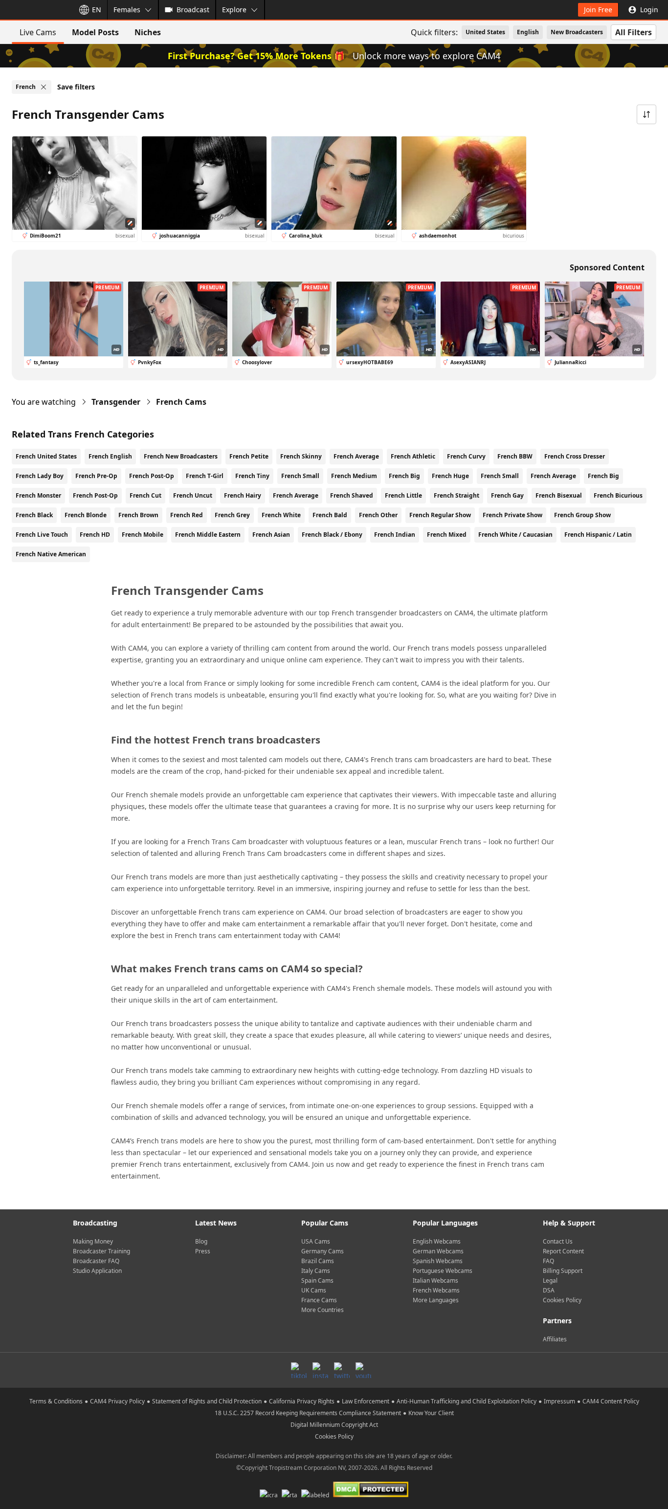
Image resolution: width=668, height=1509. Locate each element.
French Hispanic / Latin (598, 534)
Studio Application (97, 1271)
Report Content (563, 1251)
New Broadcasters (577, 32)
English (528, 32)
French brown (138, 515)
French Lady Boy (40, 476)
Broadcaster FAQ (96, 1261)
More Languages (436, 1300)
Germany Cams (322, 1251)
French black (34, 515)
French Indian (394, 534)
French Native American (51, 554)
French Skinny (301, 456)
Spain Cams (317, 1280)
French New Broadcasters (181, 456)
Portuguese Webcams (442, 1271)
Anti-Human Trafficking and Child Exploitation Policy (466, 1401)
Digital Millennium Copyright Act (334, 1425)
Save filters (76, 86)
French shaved (351, 495)
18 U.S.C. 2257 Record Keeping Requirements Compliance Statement (308, 1413)
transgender (115, 401)
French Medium (354, 476)
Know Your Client (431, 1413)
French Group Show (582, 515)
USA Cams (315, 1241)
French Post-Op (151, 476)
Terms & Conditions (56, 1401)
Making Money (93, 1241)
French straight (456, 495)
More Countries (322, 1310)
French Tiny (252, 476)
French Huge (450, 476)
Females (126, 9)
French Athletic (413, 456)
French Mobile (142, 534)
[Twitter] (342, 1370)
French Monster (38, 495)
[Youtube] (363, 1370)
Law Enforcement (365, 1401)
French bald (329, 515)
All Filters (633, 32)
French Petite (248, 456)
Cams (181, 401)
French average (295, 495)
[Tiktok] (299, 1370)
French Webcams (436, 1290)
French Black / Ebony (332, 534)
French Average (356, 456)
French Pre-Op (96, 476)
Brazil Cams (317, 1261)
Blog (201, 1241)
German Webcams (438, 1251)
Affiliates (555, 1339)
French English (110, 456)
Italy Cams (315, 1271)
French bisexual (558, 495)
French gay (507, 495)
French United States (46, 456)
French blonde (86, 515)
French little (403, 495)
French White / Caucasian (515, 534)
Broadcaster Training (101, 1251)
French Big (404, 476)
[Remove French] (43, 87)
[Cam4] (35, 10)
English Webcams (437, 1241)
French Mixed (447, 534)
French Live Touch (42, 534)
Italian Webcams (435, 1280)
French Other (378, 515)
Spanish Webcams (438, 1261)
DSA (549, 1290)
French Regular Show (440, 515)
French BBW (515, 456)
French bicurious (618, 495)
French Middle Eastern (208, 534)
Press (202, 1251)
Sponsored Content (607, 267)
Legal (550, 1280)
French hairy (242, 495)
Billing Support (562, 1271)
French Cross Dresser (574, 456)
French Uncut (192, 495)
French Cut (145, 495)
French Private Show (512, 515)
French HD (95, 534)
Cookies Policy (562, 1300)
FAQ (548, 1261)
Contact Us (558, 1241)
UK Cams (313, 1290)
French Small (300, 476)
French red (186, 515)
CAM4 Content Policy (610, 1401)
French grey (232, 515)
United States (485, 32)
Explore (234, 9)
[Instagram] (320, 1370)
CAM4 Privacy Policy (117, 1401)
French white (281, 515)
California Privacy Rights (301, 1401)
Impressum (559, 1401)
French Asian (271, 534)
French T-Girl (204, 476)
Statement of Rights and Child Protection (207, 1401)
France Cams (319, 1300)
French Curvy (466, 456)
